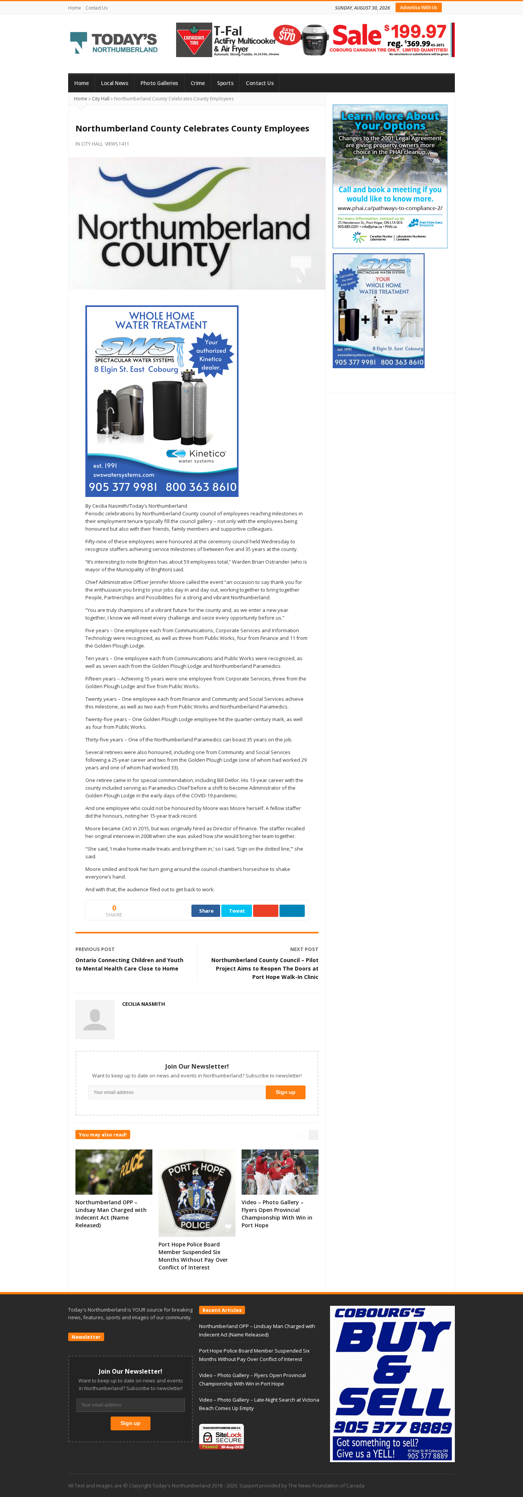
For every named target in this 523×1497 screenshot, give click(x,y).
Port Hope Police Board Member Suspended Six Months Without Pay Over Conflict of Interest (193, 1256)
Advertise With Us (418, 7)
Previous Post (95, 949)
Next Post (304, 949)
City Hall (101, 98)
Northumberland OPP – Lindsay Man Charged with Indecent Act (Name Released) (111, 1214)
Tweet (237, 910)
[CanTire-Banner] (315, 39)
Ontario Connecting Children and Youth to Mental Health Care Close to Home (129, 964)
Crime (198, 83)
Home (74, 8)
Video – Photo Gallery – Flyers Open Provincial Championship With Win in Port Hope (277, 1214)
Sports (225, 83)
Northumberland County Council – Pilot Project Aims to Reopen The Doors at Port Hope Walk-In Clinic (265, 968)
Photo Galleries (159, 83)
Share (206, 910)
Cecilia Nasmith (143, 1003)
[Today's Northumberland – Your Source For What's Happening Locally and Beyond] (114, 43)
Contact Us (96, 8)
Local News (114, 83)
